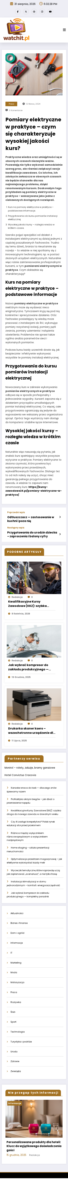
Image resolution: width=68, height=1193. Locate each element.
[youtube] (50, 11)
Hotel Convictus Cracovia (20, 775)
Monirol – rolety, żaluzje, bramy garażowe (30, 767)
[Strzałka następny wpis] (60, 534)
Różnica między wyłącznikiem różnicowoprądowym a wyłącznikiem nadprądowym (27, 837)
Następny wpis (15, 527)
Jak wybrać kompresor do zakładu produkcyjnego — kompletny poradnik (28, 667)
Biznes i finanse (19, 923)
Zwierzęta (16, 1071)
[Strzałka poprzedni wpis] (60, 517)
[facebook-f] (17, 11)
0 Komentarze (15, 110)
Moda (14, 972)
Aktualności (17, 913)
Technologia (18, 1031)
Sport (13, 1021)
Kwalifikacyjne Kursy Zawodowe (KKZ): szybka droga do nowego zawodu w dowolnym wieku (30, 603)
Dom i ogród (17, 932)
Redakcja (17, 597)
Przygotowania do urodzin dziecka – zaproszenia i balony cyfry (32, 534)
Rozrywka (16, 1002)
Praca (11, 104)
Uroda (14, 1051)
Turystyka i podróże (21, 1041)
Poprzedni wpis (16, 512)
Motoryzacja (17, 982)
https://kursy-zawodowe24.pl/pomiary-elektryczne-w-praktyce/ (33, 491)
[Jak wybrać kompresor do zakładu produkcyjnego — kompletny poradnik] (34, 641)
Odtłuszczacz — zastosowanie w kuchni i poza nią (30, 519)
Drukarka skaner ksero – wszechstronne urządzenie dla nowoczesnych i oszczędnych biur (31, 730)
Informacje (17, 942)
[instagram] (42, 11)
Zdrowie (15, 1061)
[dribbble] (34, 11)
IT (11, 952)
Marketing (16, 962)
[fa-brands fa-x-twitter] (26, 11)
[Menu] (64, 30)
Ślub (13, 1011)
